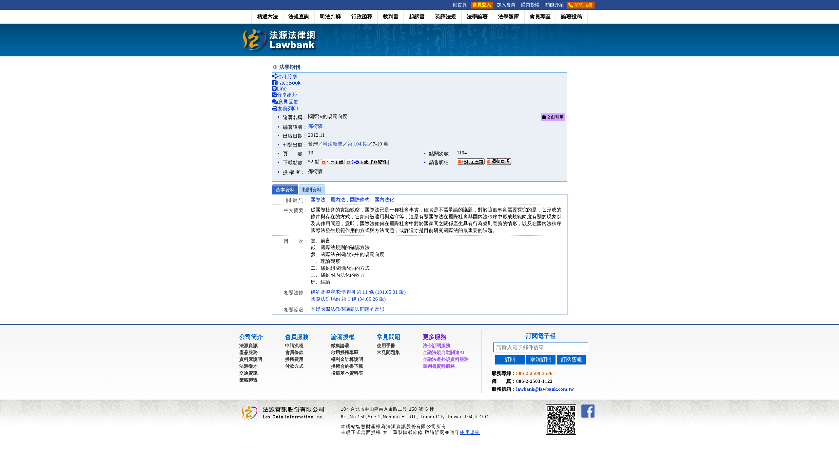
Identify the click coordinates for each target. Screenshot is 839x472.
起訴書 (417, 16)
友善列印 (287, 108)
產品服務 (248, 352)
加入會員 (506, 4)
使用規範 (470, 432)
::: (448, 4)
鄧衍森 (315, 126)
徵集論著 (340, 345)
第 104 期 (357, 144)
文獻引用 (555, 117)
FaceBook (289, 83)
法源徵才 (248, 366)
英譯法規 (445, 16)
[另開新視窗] (573, 407)
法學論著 (477, 16)
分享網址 (287, 95)
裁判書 (391, 16)
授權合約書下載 (347, 366)
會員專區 (540, 16)
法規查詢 (298, 16)
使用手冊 (386, 345)
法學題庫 (508, 16)
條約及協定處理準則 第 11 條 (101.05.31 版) (358, 292)
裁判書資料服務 (439, 366)
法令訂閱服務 (436, 345)
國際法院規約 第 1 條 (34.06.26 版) (348, 299)
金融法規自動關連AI (443, 352)
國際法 (318, 199)
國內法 (337, 199)
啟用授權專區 (345, 352)
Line (282, 88)
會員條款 (294, 352)
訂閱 (510, 359)
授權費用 (294, 359)
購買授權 (530, 4)
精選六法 (267, 16)
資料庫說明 (250, 359)
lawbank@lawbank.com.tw (545, 389)
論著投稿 (571, 16)
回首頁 (460, 4)
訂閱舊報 (571, 359)
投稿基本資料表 (347, 373)
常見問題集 (388, 352)
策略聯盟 (248, 380)
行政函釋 (361, 16)
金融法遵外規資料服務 (446, 359)
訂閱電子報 (541, 336)
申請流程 (294, 345)
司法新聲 (332, 144)
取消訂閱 (540, 359)
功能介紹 (554, 4)
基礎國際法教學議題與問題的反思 (347, 309)
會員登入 (482, 4)
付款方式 (294, 366)
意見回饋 (288, 102)
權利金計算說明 (347, 359)
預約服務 (583, 4)
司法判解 (330, 16)
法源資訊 (248, 345)
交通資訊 (248, 373)
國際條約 (360, 199)
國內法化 (384, 199)
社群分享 (287, 76)
